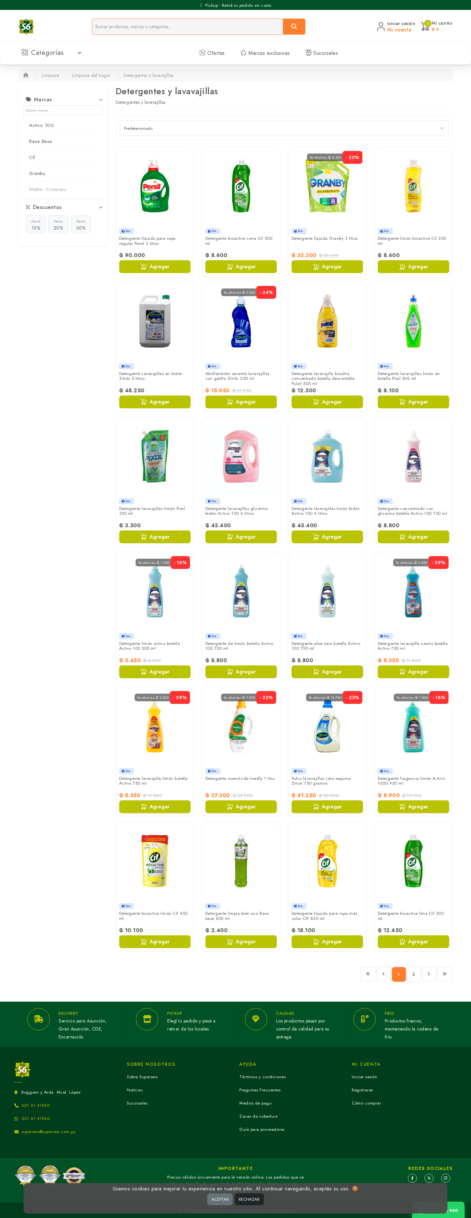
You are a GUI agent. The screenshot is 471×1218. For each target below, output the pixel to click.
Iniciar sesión (364, 1077)
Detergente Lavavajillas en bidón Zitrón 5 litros (151, 376)
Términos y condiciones (262, 1077)
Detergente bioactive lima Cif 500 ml (411, 916)
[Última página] (444, 974)
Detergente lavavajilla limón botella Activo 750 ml (153, 781)
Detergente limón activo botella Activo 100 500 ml (149, 646)
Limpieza (50, 75)
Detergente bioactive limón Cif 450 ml (153, 916)
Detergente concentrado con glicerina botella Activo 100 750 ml (412, 511)
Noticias (135, 1090)
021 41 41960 (35, 1105)
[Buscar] (294, 27)
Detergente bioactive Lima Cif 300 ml (239, 240)
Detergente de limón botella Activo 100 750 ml (239, 646)
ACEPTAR (220, 1199)
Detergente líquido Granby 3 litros (325, 238)
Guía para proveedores (262, 1129)
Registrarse (362, 1090)
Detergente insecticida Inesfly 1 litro (240, 778)
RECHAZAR (249, 1199)
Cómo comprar (366, 1103)
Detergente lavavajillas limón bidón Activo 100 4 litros (326, 511)
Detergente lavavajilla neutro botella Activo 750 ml (413, 646)
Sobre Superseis (142, 1077)
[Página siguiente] (429, 974)
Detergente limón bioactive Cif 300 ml (412, 240)
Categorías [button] (47, 52)
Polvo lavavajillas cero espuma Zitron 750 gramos (321, 781)
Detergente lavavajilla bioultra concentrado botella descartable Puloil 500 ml (323, 379)
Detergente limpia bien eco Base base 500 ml (237, 916)
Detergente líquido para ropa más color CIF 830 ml (324, 916)
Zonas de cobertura (258, 1116)
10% (36, 225)
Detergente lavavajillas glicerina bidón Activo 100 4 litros (236, 511)
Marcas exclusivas (268, 53)
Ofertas (215, 53)
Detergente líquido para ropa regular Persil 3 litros (147, 240)
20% (58, 225)
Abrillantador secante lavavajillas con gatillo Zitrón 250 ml (237, 376)
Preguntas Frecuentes (259, 1090)
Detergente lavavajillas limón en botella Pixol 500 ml (409, 376)
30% (81, 225)
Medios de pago (255, 1103)
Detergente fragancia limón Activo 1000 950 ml (411, 781)
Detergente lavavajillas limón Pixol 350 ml (152, 511)
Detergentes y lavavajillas (149, 75)
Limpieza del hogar (91, 75)
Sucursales (325, 53)
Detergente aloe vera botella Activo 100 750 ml (326, 646)
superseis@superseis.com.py (48, 1132)
